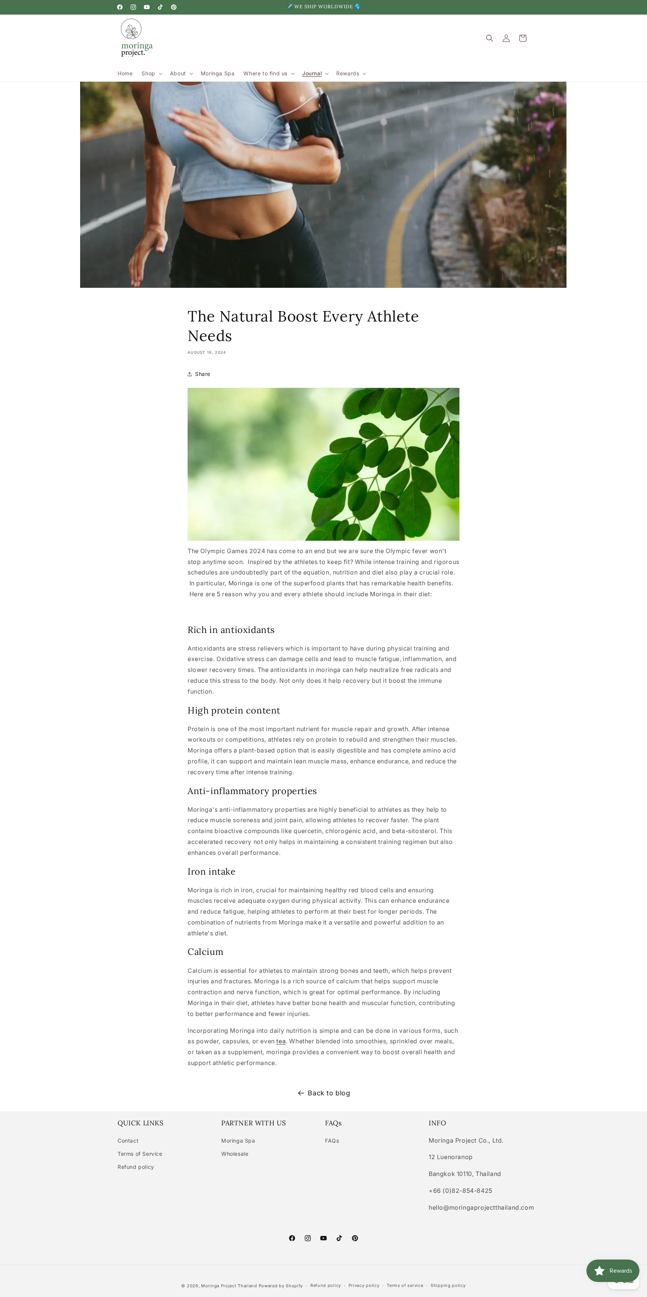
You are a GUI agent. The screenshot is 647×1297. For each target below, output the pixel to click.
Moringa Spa (238, 1140)
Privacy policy (364, 1285)
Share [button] (202, 374)
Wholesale (234, 1153)
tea (281, 1041)
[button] (151, 73)
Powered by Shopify (281, 1285)
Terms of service (405, 1285)
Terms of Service (140, 1153)
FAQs (332, 1140)
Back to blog (329, 1093)
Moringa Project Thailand (229, 1285)
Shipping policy (448, 1285)
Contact (128, 1140)
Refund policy (136, 1167)
